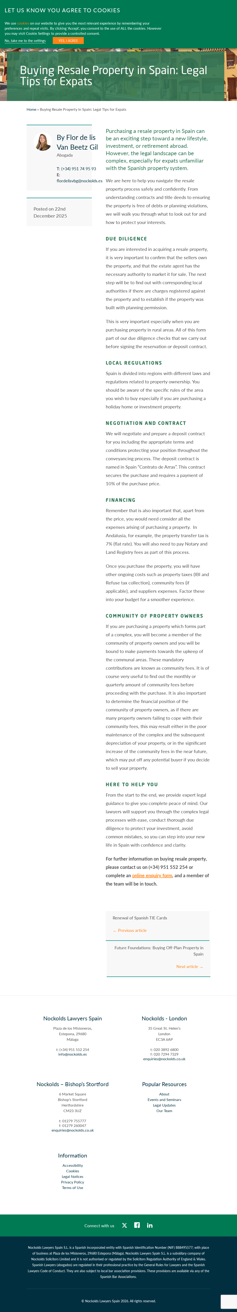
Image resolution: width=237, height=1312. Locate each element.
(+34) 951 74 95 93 (78, 168)
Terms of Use (72, 1187)
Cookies (72, 1170)
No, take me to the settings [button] (25, 40)
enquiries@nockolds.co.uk (164, 1058)
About (164, 1094)
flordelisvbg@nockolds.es (80, 180)
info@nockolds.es (72, 1054)
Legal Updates (164, 1105)
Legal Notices (72, 1176)
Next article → (189, 966)
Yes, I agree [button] (68, 40)
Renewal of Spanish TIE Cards (140, 918)
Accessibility (72, 1165)
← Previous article (130, 930)
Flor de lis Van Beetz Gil (77, 142)
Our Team (164, 1110)
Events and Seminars (164, 1099)
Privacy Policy (72, 1182)
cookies (23, 23)
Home (31, 109)
